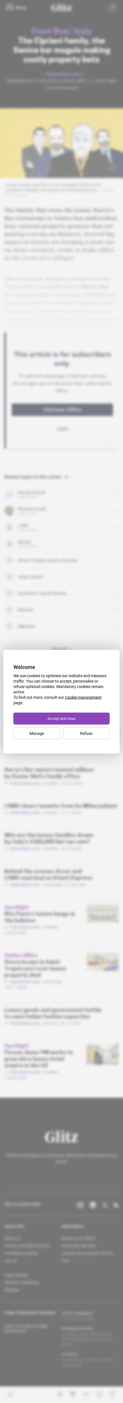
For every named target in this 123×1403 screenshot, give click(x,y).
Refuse (86, 733)
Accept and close (61, 718)
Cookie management (83, 697)
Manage (36, 733)
